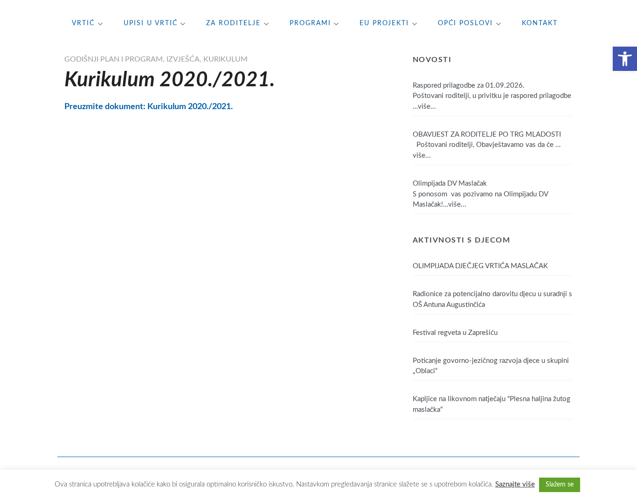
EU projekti (384, 23)
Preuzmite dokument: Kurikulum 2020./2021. (148, 107)
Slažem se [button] (560, 484)
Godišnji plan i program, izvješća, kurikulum (156, 59)
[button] (625, 59)
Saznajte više (515, 484)
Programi (310, 23)
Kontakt (540, 23)
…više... (424, 106)
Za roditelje (233, 23)
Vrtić (83, 23)
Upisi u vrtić (151, 23)
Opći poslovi (465, 23)
